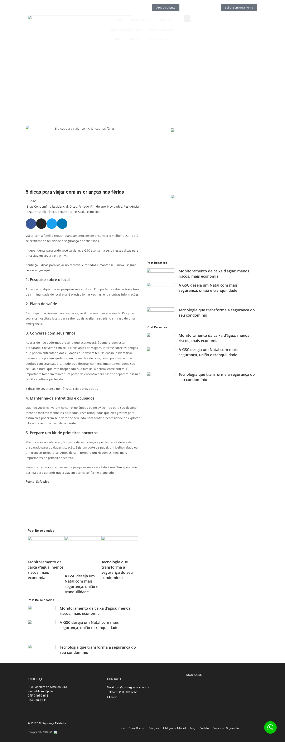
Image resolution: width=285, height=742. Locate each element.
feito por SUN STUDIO (40, 732)
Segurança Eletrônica (41, 212)
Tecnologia (92, 212)
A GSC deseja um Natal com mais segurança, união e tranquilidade (81, 583)
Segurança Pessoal (71, 212)
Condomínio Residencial (51, 206)
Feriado (83, 206)
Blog (118, 39)
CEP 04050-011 (38, 695)
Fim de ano (98, 206)
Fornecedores (160, 39)
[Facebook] (197, 684)
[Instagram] (41, 223)
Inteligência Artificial (126, 29)
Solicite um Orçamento (226, 728)
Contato (136, 39)
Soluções (164, 20)
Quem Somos (140, 20)
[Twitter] (52, 223)
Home (118, 20)
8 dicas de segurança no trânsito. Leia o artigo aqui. (62, 389)
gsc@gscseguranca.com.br (132, 687)
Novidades (114, 206)
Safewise (42, 481)
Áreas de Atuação (161, 29)
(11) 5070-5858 (128, 692)
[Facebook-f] (31, 223)
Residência (131, 206)
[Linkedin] (62, 223)
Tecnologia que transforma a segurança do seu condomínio (117, 569)
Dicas (73, 206)
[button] (187, 18)
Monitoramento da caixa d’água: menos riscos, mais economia (46, 569)
